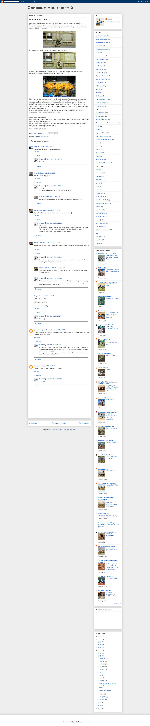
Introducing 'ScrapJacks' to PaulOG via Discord (111, 594)
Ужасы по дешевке (102, 49)
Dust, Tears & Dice (104, 339)
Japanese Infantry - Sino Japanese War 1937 (111, 342)
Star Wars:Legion (101, 213)
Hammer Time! (110, 399)
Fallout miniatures (101, 99)
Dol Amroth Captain (111, 578)
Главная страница (59, 423)
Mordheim (99, 156)
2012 (100, 708)
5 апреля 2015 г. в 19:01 (48, 366)
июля (102, 672)
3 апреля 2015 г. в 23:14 (52, 242)
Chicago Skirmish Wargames (108, 523)
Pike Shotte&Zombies (102, 163)
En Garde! (99, 96)
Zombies (98, 240)
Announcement (100, 56)
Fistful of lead (100, 106)
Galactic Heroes (101, 113)
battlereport (99, 62)
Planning (98, 169)
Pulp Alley (99, 176)
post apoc (99, 173)
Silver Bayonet (100, 196)
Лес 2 (101, 687)
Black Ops (99, 66)
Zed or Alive (99, 236)
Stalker (98, 206)
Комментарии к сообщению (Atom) (64, 429)
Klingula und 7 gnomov (106, 426)
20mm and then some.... (106, 398)
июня (102, 675)
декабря (103, 658)
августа (102, 669)
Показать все (117, 603)
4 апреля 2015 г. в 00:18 (52, 196)
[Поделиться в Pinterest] (57, 133)
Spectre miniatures (102, 203)
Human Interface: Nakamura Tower (107, 123)
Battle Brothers (100, 59)
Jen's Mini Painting (104, 353)
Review (98, 183)
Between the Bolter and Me (107, 412)
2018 (100, 647)
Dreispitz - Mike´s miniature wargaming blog (107, 382)
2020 (100, 642)
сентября (103, 667)
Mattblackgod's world (105, 440)
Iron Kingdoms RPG (102, 136)
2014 (100, 703)
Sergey (36, 296)
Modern (98, 153)
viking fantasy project (102, 230)
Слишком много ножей (50, 7)
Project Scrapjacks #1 (112, 442)
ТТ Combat (99, 46)
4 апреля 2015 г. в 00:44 (46, 296)
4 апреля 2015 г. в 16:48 (54, 344)
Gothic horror (100, 116)
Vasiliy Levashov (39, 210)
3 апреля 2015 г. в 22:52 (54, 223)
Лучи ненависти (101, 36)
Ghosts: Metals (110, 355)
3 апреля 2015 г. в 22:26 (52, 210)
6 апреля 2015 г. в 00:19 (54, 379)
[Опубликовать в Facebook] (55, 133)
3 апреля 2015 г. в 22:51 (54, 186)
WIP (97, 233)
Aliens (97, 52)
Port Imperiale (102, 311)
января (102, 699)
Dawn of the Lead (104, 513)
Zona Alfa (99, 243)
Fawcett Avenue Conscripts (107, 282)
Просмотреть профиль (112, 22)
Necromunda (100, 159)
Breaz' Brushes (103, 469)
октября (102, 664)
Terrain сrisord (103, 368)
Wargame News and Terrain (107, 253)
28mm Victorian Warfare (106, 455)
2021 (100, 639)
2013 (100, 706)
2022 (100, 636)
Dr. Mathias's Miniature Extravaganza (106, 498)
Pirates (98, 166)
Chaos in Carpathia (102, 76)
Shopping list (100, 193)
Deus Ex (98, 92)
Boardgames (100, 69)
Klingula (36, 173)
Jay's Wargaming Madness (107, 483)
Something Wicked (102, 200)
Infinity (98, 129)
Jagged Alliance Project (103, 139)
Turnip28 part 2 (110, 471)
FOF (97, 109)
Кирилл (36, 146)
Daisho (98, 89)
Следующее (33, 423)
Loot (97, 143)
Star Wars (99, 210)
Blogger (88, 722)
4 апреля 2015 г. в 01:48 (54, 278)
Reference (99, 179)
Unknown (37, 366)
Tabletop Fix (102, 268)
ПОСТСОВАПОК (101, 39)
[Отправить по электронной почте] (49, 133)
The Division (100, 226)
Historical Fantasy (101, 119)
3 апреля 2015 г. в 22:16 (47, 173)
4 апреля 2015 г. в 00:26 (54, 257)
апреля (102, 680)
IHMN (97, 126)
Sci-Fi (97, 189)
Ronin (97, 186)
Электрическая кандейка (107, 546)
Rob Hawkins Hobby (105, 296)
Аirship (108, 369)
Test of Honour (100, 223)
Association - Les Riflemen (107, 532)
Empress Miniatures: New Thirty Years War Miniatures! (112, 257)
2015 (100, 656)
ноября (102, 661)
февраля (103, 697)
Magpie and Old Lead (105, 325)
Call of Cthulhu (100, 72)
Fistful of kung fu (101, 103)
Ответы (38, 155)
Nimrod (41, 159)
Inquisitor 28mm (39, 136)
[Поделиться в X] (53, 133)
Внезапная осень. (105, 690)
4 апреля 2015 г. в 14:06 (58, 330)
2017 (100, 650)
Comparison (99, 82)
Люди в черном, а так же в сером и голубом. (107, 684)
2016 (100, 653)
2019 (100, 645)
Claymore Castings (102, 79)
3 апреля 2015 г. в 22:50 (54, 159)
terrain (47, 136)
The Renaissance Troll (105, 576)
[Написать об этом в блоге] (51, 133)
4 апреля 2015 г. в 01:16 (57, 267)
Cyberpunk (99, 86)
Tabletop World (100, 216)
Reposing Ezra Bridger (112, 298)
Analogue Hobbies (104, 590)
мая (101, 678)
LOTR (97, 146)
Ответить (37, 152)
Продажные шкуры (102, 42)
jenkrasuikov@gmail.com (42, 330)
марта (102, 694)
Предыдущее (84, 423)
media (98, 149)
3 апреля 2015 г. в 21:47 (47, 146)
